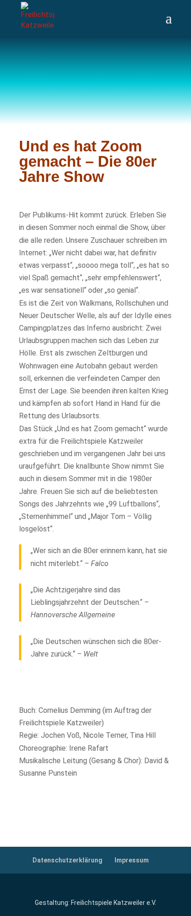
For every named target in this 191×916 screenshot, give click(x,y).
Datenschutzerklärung (67, 860)
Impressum (132, 860)
